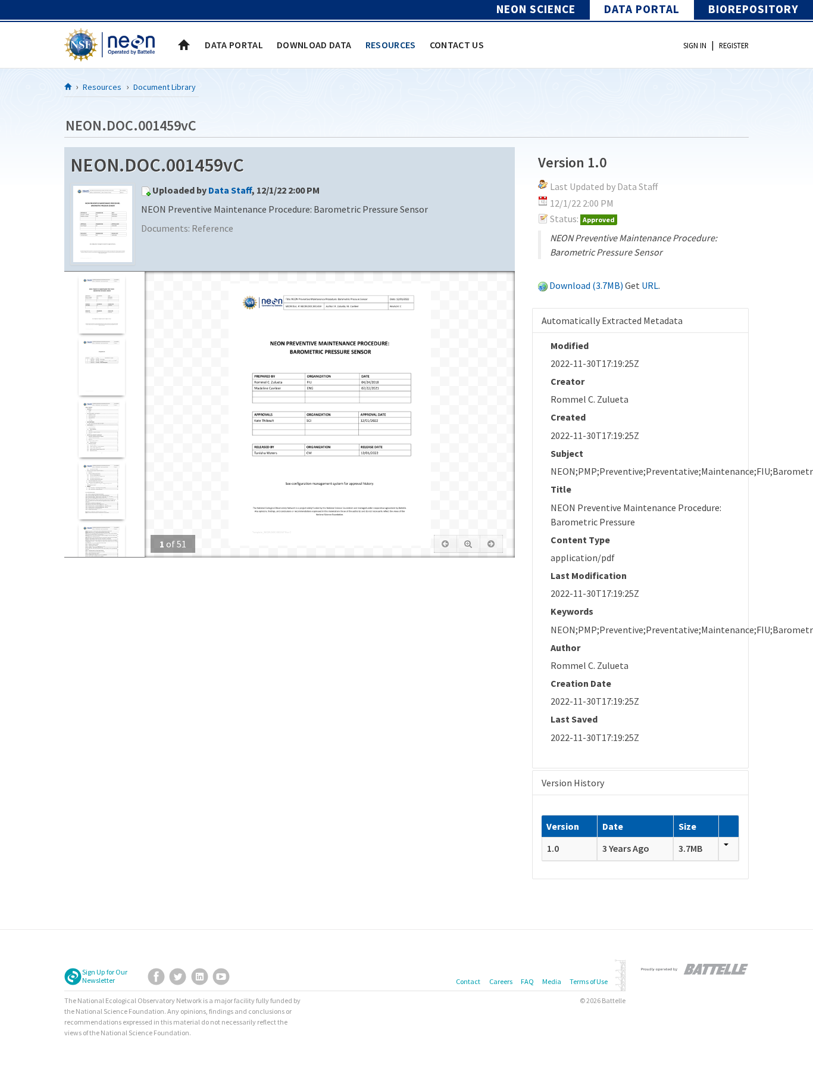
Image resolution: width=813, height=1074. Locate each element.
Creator (567, 381)
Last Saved (574, 719)
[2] (101, 366)
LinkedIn (199, 976)
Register (734, 45)
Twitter (177, 976)
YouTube (221, 976)
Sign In (694, 45)
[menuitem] (234, 44)
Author (565, 647)
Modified (570, 345)
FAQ (527, 981)
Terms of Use (589, 981)
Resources (102, 87)
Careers (500, 981)
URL (650, 285)
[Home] (68, 86)
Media (551, 981)
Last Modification (589, 575)
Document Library (164, 87)
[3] (101, 428)
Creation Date (581, 683)
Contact (468, 981)
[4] (101, 489)
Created (568, 417)
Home (184, 44)
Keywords (572, 611)
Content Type (580, 540)
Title (561, 489)
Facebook (156, 976)
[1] (101, 304)
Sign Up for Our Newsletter (104, 976)
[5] (101, 551)
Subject (567, 453)
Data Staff (230, 190)
